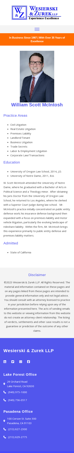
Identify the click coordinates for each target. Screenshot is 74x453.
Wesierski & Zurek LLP (28, 350)
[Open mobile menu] (37, 29)
